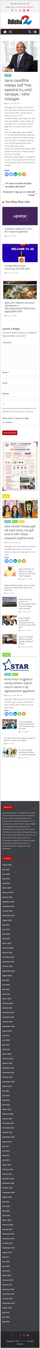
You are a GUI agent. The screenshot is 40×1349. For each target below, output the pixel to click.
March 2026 (6, 888)
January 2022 (7, 1119)
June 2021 (6, 1151)
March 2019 (6, 1275)
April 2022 (6, 1105)
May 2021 (6, 1155)
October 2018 (7, 1298)
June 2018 (6, 1317)
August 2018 (7, 1308)
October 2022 (7, 1077)
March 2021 (6, 1165)
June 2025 (6, 929)
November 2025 (8, 906)
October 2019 (7, 1243)
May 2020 (6, 1211)
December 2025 (8, 902)
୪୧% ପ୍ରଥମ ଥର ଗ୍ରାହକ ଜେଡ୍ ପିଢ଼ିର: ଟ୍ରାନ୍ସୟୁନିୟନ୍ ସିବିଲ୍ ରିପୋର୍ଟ (18, 185)
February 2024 (7, 1003)
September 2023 (8, 1026)
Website (5, 393)
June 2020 (6, 1206)
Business (7, 75)
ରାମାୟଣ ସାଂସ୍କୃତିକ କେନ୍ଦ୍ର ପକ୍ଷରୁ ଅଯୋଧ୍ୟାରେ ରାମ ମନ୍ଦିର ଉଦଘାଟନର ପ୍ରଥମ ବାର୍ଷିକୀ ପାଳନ (27, 622)
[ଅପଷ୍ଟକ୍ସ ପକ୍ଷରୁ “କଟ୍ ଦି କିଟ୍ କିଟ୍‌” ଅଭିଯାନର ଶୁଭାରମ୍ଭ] (20, 208)
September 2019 (8, 1248)
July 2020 (5, 1202)
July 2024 (5, 980)
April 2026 (6, 883)
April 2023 (6, 1049)
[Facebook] (7, 174)
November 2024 (8, 962)
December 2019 (8, 1234)
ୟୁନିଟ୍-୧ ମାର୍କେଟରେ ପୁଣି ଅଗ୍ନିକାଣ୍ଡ (22, 7)
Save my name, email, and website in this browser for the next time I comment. (19, 410)
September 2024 (8, 971)
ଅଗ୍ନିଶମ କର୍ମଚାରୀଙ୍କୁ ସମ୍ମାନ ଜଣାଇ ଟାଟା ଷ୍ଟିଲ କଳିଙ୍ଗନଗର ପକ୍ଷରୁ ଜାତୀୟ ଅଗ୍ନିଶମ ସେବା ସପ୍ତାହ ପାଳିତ (19, 587)
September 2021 (8, 1137)
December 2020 (8, 1179)
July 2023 (5, 1035)
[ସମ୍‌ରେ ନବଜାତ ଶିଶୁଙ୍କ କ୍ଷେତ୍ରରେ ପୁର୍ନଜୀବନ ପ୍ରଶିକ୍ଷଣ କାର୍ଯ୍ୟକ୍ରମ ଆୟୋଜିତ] (9, 641)
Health (15, 521)
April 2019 (6, 1271)
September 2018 (8, 1303)
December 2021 (8, 1123)
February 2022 (7, 1114)
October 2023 (7, 1022)
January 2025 (7, 952)
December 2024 (8, 957)
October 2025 (7, 911)
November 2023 (8, 1017)
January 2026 (7, 897)
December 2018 (8, 1289)
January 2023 (7, 1063)
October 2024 (7, 966)
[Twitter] (11, 174)
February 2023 (7, 1059)
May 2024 (6, 989)
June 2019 (6, 1262)
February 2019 (7, 1280)
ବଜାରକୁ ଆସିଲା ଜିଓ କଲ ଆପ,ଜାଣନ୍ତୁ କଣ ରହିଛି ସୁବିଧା (17, 267)
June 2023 (6, 1040)
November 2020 (8, 1183)
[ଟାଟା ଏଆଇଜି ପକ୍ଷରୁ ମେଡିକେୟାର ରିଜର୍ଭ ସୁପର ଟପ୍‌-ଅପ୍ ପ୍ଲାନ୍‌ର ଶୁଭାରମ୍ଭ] (9, 753)
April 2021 (6, 1160)
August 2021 (7, 1142)
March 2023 (6, 1054)
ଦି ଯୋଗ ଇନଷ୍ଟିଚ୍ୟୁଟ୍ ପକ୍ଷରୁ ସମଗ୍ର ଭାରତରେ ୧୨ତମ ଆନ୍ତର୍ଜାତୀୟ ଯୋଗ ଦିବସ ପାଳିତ (27, 725)
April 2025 (6, 939)
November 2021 (8, 1128)
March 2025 (6, 943)
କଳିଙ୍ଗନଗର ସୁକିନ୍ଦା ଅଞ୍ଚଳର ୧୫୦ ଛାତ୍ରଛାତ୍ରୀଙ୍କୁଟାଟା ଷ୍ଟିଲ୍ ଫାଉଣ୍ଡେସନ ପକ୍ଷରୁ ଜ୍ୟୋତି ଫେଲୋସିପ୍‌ (27, 604)
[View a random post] (35, 31)
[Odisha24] (5, 31)
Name (5, 372)
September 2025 (8, 915)
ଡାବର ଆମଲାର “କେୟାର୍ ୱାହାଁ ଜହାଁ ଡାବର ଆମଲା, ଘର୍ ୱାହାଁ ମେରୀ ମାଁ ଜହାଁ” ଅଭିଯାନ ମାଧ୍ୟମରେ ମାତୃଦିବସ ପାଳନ (19, 532)
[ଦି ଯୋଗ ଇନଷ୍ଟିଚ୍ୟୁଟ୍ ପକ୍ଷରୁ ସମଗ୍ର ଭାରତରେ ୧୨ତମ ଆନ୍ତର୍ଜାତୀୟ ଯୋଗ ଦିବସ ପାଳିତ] (9, 726)
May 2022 (6, 1100)
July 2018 (5, 1312)
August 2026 (7, 865)
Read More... (7, 849)
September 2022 (8, 1082)
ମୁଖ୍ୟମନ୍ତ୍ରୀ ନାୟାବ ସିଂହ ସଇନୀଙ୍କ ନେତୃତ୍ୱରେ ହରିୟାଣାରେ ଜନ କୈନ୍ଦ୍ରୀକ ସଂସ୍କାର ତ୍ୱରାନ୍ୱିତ (27, 572)
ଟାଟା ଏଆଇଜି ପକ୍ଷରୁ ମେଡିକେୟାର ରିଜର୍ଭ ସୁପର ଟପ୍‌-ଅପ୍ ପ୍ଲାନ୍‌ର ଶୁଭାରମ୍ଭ (27, 752)
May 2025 (6, 934)
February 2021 (7, 1169)
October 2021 (7, 1132)
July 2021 (5, 1146)
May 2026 (6, 879)
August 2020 (7, 1197)
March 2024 (6, 999)
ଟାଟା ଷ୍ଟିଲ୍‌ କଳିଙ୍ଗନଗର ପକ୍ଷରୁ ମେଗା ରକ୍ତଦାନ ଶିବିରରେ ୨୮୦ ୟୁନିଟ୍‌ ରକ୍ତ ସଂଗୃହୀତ (19, 739)
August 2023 (7, 1031)
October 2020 (7, 1188)
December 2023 (8, 1012)
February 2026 (7, 892)
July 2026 (5, 869)
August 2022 (7, 1086)
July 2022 (5, 1091)
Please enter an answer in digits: (15, 418)
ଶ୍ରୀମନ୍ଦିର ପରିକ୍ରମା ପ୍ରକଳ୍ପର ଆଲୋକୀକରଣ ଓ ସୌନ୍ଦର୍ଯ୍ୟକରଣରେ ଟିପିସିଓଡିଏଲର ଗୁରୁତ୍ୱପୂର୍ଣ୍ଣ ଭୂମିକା (20, 307)
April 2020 (6, 1215)
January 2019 (7, 1285)
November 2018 (8, 1294)
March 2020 (6, 1220)
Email (5, 383)
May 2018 (6, 1322)
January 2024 (7, 1008)
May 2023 (6, 1045)
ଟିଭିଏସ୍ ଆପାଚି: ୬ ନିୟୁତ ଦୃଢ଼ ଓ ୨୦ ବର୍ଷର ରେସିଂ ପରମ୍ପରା (19, 193)
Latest (22, 521)
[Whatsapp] (20, 174)
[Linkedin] (15, 174)
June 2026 (6, 874)
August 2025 (7, 920)
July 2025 (5, 925)
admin (19, 103)
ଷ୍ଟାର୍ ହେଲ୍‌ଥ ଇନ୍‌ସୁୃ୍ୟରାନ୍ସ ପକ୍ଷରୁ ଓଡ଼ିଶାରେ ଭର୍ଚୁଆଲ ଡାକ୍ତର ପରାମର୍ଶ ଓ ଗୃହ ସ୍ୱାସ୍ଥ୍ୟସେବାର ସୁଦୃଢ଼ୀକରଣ (19, 685)
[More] (24, 174)
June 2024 (6, 985)
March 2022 (6, 1109)
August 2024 (7, 976)
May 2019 (6, 1266)
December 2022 (8, 1068)
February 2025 (7, 948)
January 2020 (7, 1229)
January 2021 (7, 1174)
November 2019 (8, 1239)
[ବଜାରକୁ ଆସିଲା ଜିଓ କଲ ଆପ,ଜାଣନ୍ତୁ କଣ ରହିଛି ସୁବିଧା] (20, 245)
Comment (7, 342)
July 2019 (5, 1257)
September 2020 (8, 1192)
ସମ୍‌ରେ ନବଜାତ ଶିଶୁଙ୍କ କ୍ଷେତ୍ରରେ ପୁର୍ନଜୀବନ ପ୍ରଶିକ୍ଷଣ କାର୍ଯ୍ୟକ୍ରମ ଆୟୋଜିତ (26, 640)
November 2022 (8, 1072)
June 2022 (6, 1095)
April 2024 (6, 994)
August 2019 (7, 1252)
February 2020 (7, 1225)
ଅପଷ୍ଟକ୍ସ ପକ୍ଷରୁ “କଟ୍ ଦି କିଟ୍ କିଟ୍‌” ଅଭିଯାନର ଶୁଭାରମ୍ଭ (18, 230)
